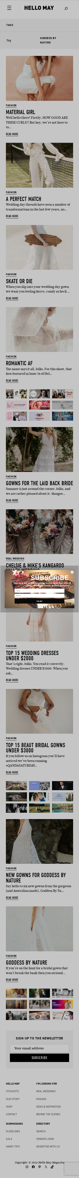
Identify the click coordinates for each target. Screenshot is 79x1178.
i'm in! (40, 601)
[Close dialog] (72, 572)
